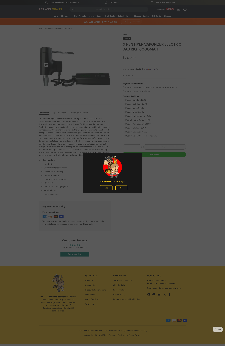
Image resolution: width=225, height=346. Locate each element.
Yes (106, 188)
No (121, 188)
